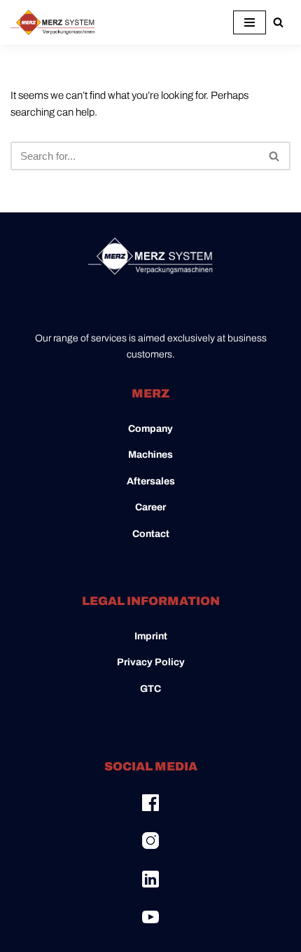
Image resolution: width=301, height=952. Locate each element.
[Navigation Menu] (249, 22)
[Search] (278, 22)
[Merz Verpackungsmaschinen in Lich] (52, 22)
